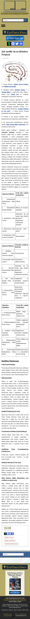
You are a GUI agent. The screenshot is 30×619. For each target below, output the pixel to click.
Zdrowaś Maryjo (6, 92)
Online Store (5, 610)
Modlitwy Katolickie (10, 540)
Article (19, 610)
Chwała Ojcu (15, 94)
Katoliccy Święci (9, 537)
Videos (23, 610)
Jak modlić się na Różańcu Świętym (15, 53)
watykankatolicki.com (20, 615)
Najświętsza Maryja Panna (11, 543)
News (15, 610)
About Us (11, 610)
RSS (27, 610)
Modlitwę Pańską (20, 90)
